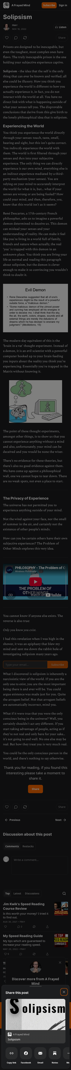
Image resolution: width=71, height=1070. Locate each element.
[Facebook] (26, 1053)
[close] (64, 992)
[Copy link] (11, 1053)
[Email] (40, 1053)
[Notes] (55, 1053)
